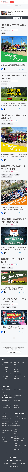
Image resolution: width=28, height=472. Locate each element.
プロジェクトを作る (6, 389)
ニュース (16, 421)
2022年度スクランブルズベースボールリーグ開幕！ (13, 167)
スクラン (17, 174)
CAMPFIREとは (17, 416)
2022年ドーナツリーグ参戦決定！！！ (12, 260)
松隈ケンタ (11, 14)
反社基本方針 (17, 443)
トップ (9, 18)
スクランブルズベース (6, 176)
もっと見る (22, 69)
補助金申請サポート (6, 441)
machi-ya (4, 439)
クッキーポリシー (17, 449)
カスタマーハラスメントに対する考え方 (20, 446)
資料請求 (12, 1)
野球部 (3, 33)
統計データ (16, 407)
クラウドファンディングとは (8, 403)
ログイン (19, 2)
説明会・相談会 (17, 400)
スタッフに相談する (18, 389)
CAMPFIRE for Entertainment (8, 425)
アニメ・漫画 (4, 369)
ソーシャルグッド (5, 380)
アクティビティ (17, 18)
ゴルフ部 (4, 84)
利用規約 (16, 431)
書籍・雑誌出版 (17, 374)
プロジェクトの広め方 (6, 407)
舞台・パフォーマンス (18, 378)
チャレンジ (16, 367)
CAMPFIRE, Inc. (14, 466)
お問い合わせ (17, 425)
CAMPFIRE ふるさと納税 (7, 430)
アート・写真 (4, 378)
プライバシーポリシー (18, 436)
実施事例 (16, 405)
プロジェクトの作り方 (6, 405)
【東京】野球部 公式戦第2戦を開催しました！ (14, 116)
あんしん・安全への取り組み (20, 418)
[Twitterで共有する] (5, 69)
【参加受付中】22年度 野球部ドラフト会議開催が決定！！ (13, 220)
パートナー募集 (22, 463)
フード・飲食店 (5, 367)
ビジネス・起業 (5, 376)
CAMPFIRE (4, 416)
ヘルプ (15, 423)
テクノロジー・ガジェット (7, 362)
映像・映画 (16, 371)
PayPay (8, 307)
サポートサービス (17, 403)
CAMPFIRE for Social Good (7, 423)
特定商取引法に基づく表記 (19, 438)
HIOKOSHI (4, 435)
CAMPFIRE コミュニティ (7, 418)
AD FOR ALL (4, 432)
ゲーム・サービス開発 (6, 374)
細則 (15, 433)
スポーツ (16, 369)
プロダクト (4, 364)
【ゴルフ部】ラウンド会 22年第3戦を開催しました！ (13, 76)
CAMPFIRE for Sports (6, 428)
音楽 (15, 364)
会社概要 (6, 463)
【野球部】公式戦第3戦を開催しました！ (13, 26)
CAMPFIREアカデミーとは (7, 400)
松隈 (3, 307)
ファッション (4, 371)
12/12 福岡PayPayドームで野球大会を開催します (13, 300)
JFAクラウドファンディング (7, 437)
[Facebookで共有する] (2, 69)
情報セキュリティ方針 (18, 440)
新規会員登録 (24, 2)
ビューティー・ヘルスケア (19, 376)
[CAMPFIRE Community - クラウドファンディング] (5, 2)
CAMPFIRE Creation (6, 421)
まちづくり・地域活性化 (19, 362)
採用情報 (14, 463)
